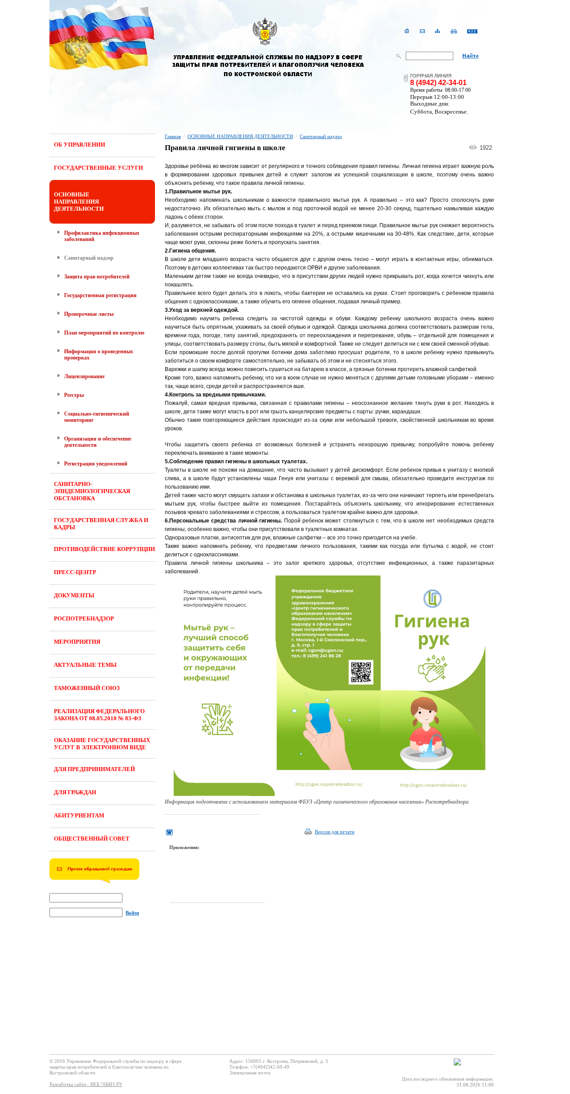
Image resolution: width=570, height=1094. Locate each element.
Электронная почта (249, 1072)
